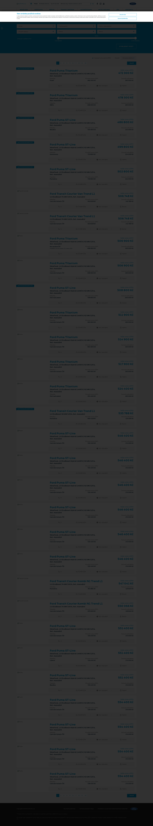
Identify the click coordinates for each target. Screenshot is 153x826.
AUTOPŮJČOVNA (86, 10)
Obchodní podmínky (69, 809)
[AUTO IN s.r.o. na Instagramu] (101, 4)
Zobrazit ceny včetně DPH (102, 58)
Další (132, 63)
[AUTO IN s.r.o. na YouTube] (104, 4)
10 (85, 63)
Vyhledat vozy (126, 46)
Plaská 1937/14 (58, 4)
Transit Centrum (67, 10)
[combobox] (36, 26)
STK (117, 10)
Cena (96, 36)
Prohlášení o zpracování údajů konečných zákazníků (113, 809)
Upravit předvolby (123, 18)
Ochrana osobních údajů (87, 809)
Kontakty (129, 10)
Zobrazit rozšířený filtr (24, 39)
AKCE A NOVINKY (104, 10)
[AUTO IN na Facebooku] (98, 4)
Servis (51, 10)
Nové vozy (24, 10)
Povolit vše (123, 14)
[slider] (58, 38)
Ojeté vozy (38, 10)
